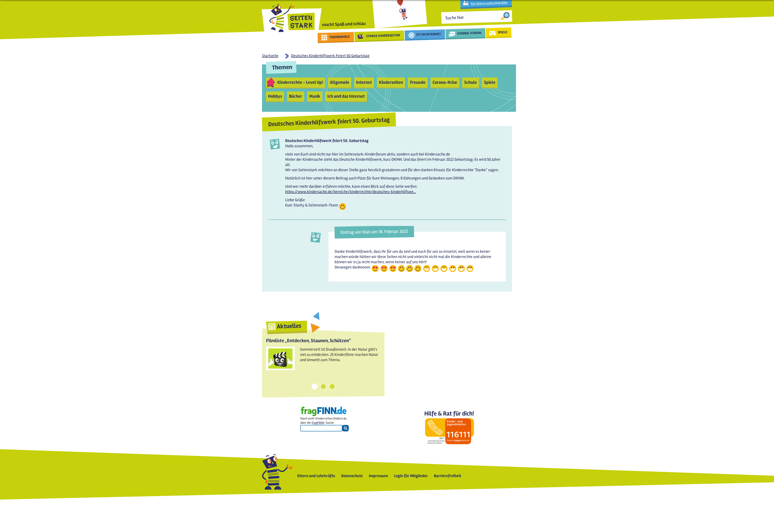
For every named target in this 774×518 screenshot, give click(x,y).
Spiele (489, 82)
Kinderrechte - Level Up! (300, 82)
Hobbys (275, 96)
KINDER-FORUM (469, 33)
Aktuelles (289, 326)
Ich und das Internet (346, 96)
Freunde (417, 82)
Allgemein (339, 82)
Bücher (295, 96)
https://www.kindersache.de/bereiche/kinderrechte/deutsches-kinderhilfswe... (350, 191)
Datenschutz (352, 475)
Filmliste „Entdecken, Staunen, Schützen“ (308, 341)
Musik (314, 96)
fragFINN (318, 423)
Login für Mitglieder (411, 475)
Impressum (378, 475)
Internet (364, 82)
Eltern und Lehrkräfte (316, 475)
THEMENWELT (339, 36)
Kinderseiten (391, 82)
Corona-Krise (445, 82)
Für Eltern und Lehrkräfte (489, 3)
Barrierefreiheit (447, 475)
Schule (470, 82)
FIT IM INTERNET (428, 34)
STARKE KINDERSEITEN (383, 35)
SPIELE (502, 32)
